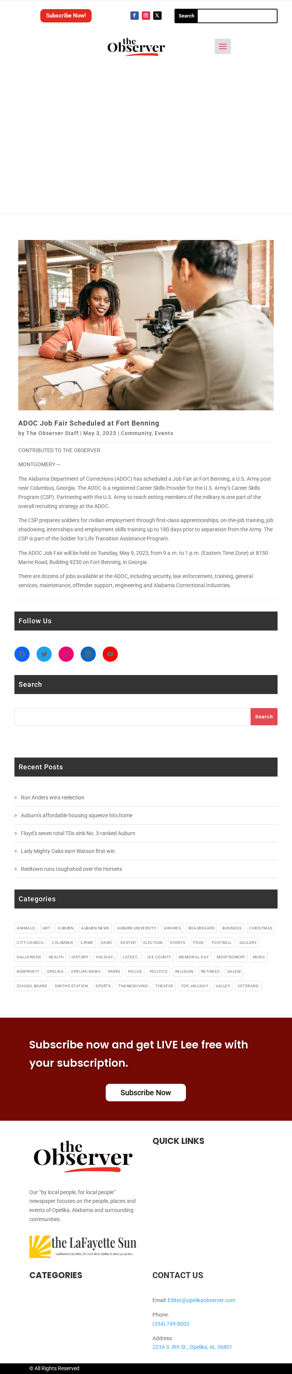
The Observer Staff (52, 433)
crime (87, 942)
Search (264, 717)
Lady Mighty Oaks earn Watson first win (68, 851)
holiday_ (105, 957)
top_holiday (194, 986)
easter (128, 942)
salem (234, 971)
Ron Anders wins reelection (52, 797)
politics (159, 971)
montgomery (231, 957)
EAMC (107, 942)
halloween (29, 957)
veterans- (249, 986)
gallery (248, 942)
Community (136, 433)
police (135, 971)
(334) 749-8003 (170, 1324)
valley (223, 986)
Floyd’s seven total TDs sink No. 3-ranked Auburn (78, 833)
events (178, 942)
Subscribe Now (146, 1092)
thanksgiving (133, 986)
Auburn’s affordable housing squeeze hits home (76, 815)
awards (172, 928)
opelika (55, 971)
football (222, 942)
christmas (261, 928)
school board (32, 986)
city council (30, 942)
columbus (62, 942)
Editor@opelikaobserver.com (201, 1300)
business (231, 928)
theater (164, 986)
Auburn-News (95, 928)
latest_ (131, 957)
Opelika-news (85, 971)
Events (164, 433)
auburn (65, 928)
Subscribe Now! (66, 15)
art (47, 928)
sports (103, 986)
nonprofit (28, 971)
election (153, 942)
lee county (159, 957)
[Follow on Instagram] (146, 15)
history (80, 957)
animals (26, 928)
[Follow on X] (157, 15)
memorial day (194, 957)
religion (184, 971)
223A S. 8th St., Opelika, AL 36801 (192, 1347)
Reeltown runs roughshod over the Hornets (71, 869)
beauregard (202, 928)
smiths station (71, 986)
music (259, 957)
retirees (210, 971)
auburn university (137, 928)
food (198, 942)
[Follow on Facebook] (134, 15)
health (56, 957)
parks (114, 971)
